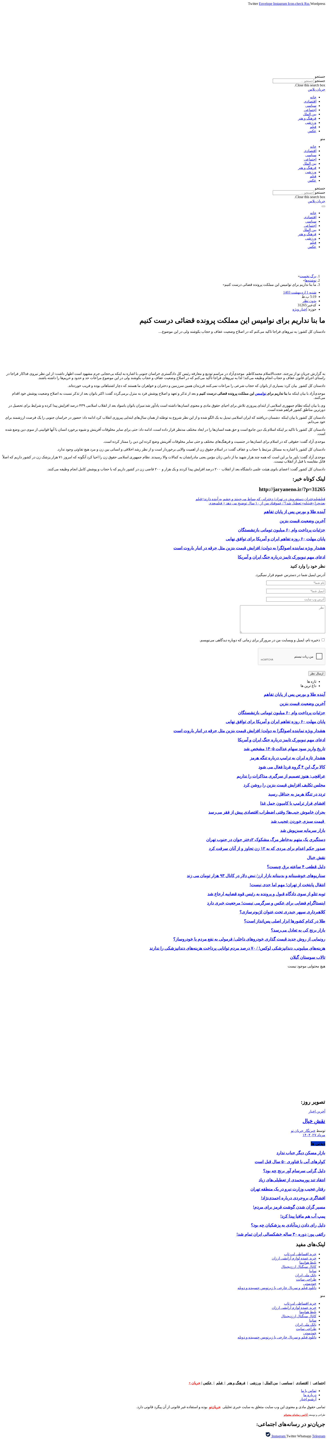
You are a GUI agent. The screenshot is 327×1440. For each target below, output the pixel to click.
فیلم (313, 127)
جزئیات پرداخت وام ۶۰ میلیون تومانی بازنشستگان (281, 530)
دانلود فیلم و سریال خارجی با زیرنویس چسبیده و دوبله (277, 1288)
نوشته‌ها (310, 280)
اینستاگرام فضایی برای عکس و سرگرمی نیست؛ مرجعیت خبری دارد (266, 903)
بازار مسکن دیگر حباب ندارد (301, 1152)
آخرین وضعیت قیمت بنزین (302, 520)
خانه (313, 97)
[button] (163, 76)
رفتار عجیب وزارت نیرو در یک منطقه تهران (287, 1189)
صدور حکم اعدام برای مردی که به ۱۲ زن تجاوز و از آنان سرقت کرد (267, 848)
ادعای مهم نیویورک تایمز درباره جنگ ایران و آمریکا (281, 557)
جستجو (320, 81)
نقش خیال (316, 857)
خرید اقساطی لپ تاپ (300, 1254)
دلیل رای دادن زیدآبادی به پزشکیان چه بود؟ (288, 1225)
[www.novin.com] (291, 1058)
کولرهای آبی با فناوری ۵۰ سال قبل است (290, 1161)
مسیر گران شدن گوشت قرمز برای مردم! (289, 1207)
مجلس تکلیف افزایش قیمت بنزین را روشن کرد (284, 785)
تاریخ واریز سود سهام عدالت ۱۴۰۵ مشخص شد (284, 748)
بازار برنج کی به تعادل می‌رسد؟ (298, 930)
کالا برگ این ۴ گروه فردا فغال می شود (291, 767)
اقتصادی (310, 101)
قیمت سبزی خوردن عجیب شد (298, 821)
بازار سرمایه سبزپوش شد (302, 830)
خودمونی (309, 1284)
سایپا (312, 1271)
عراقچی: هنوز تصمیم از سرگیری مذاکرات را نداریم (281, 776)
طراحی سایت (306, 1279)
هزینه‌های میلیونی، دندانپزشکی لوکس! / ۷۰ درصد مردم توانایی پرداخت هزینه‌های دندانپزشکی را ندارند (237, 948)
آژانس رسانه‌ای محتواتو (296, 1415)
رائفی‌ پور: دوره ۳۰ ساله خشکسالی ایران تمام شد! (280, 1234)
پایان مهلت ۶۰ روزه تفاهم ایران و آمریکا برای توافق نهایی (275, 538)
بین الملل (309, 114)
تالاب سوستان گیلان (307, 957)
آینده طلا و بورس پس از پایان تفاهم (294, 511)
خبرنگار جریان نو (303, 1131)
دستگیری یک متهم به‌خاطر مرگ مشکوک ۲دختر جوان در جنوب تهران (265, 839)
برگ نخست (308, 276)
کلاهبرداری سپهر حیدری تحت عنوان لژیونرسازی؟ (282, 912)
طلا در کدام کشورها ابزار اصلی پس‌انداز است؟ (284, 921)
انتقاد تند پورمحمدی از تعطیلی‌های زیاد (292, 1180)
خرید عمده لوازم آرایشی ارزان (294, 1258)
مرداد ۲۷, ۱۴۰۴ (314, 1135)
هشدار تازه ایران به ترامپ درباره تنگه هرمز (287, 758)
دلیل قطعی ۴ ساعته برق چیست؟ (296, 866)
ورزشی (310, 122)
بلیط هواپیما (307, 1262)
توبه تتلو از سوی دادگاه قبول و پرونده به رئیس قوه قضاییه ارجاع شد (266, 894)
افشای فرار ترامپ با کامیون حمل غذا (292, 803)
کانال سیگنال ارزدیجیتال (298, 1267)
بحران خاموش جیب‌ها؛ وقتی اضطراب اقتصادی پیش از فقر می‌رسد (266, 812)
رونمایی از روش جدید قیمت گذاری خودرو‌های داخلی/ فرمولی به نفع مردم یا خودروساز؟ (249, 939)
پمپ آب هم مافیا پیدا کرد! (302, 1216)
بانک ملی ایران (305, 1275)
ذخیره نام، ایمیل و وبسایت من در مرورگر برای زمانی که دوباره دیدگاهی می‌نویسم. (260, 640)
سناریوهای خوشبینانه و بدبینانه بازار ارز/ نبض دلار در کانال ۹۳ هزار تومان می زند (256, 875)
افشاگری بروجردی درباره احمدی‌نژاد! (293, 1198)
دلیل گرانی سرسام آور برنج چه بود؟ (294, 1170)
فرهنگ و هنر (307, 118)
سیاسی (310, 106)
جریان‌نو (215, 1407)
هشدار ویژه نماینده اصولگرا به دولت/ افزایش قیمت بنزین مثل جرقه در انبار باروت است (249, 548)
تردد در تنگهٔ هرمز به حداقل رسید (296, 794)
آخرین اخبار (317, 1111)
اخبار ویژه (300, 309)
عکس (312, 131)
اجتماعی (310, 110)
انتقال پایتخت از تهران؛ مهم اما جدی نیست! (287, 884)
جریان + (194, 1383)
